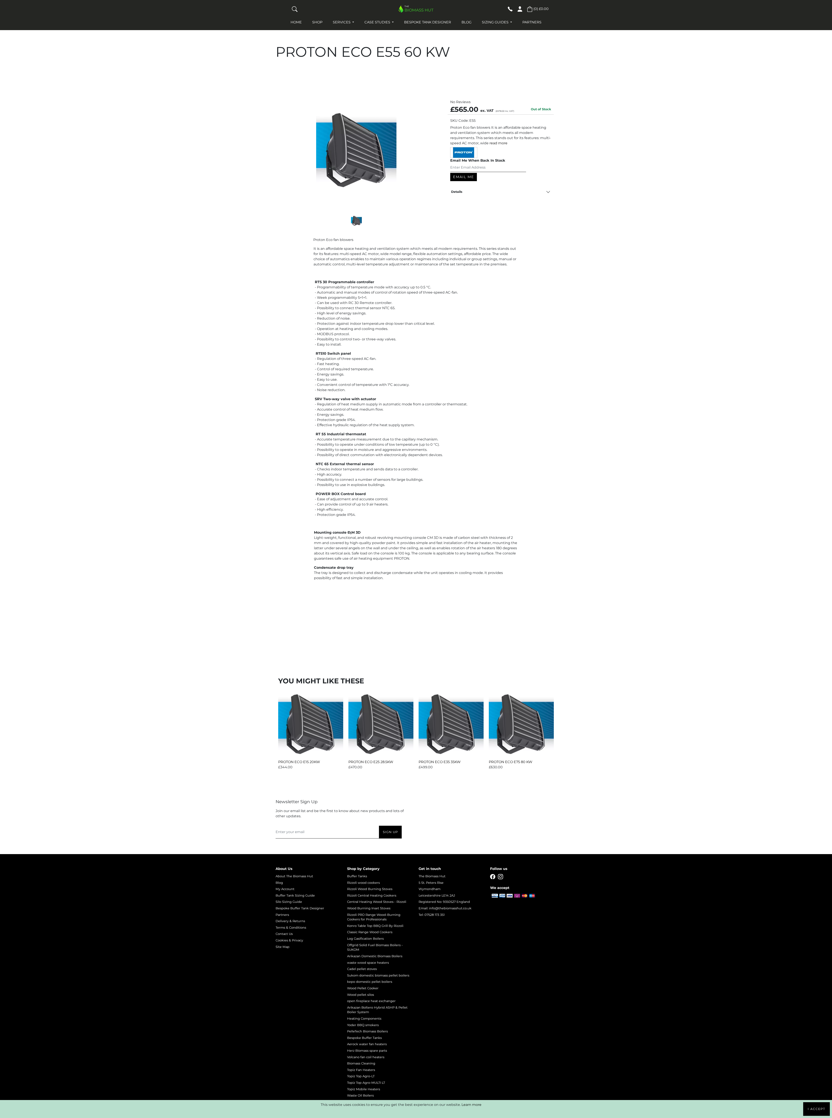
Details (456, 192)
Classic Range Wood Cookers (369, 932)
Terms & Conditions (291, 928)
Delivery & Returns (290, 921)
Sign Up (390, 832)
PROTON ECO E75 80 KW (510, 762)
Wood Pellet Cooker (363, 988)
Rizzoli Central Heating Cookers (371, 895)
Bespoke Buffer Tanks (364, 1038)
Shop (317, 22)
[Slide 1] (356, 221)
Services (342, 22)
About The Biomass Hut (294, 876)
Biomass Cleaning (361, 1063)
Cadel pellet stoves (362, 969)
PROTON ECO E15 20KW (299, 762)
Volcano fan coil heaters (365, 1057)
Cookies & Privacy (289, 940)
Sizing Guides (495, 22)
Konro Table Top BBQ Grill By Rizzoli (375, 926)
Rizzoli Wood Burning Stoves (369, 889)
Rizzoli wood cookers (363, 883)
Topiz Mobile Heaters (363, 1089)
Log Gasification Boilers (365, 939)
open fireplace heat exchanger (371, 1001)
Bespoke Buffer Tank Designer (300, 908)
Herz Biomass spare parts (367, 1051)
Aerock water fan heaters (367, 1044)
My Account (285, 889)
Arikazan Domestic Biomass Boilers (374, 956)
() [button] (541, 9)
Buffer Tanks (357, 876)
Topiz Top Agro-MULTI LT (366, 1083)
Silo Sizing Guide (289, 902)
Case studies (377, 22)
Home (296, 22)
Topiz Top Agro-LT (361, 1076)
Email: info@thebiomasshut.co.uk (445, 908)
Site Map (282, 947)
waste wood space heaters (368, 963)
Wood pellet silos (360, 995)
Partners (531, 22)
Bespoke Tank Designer (427, 22)
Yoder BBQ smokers (363, 1025)
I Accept (816, 1109)
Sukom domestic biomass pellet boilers (378, 975)
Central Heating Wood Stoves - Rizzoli (376, 902)
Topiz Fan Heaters (361, 1070)
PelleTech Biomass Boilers (367, 1031)
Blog (466, 22)
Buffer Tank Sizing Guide (295, 895)
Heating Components (364, 1018)
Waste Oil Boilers (360, 1095)
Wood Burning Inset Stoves (368, 908)
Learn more (471, 1105)
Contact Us (284, 934)
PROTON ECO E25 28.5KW (370, 762)
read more (498, 143)
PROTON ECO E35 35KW (440, 762)
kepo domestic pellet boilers (369, 982)
